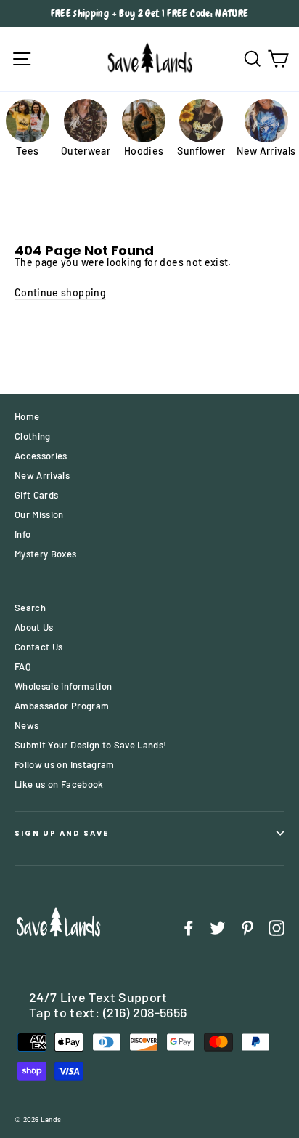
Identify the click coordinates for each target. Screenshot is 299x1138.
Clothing (33, 436)
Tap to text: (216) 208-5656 (108, 1012)
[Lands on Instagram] (276, 928)
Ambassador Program (62, 705)
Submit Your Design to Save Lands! (91, 745)
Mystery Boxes (46, 554)
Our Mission (39, 514)
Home (27, 416)
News (26, 725)
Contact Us (39, 647)
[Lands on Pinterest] (247, 928)
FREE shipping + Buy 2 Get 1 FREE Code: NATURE (150, 13)
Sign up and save (62, 833)
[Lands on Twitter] (218, 928)
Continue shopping (60, 292)
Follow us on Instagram (65, 764)
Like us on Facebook (59, 784)
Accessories (41, 455)
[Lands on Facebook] (189, 928)
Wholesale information (63, 686)
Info (22, 534)
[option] (149, 13)
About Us (34, 627)
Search (30, 607)
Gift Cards (37, 495)
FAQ (23, 666)
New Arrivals (42, 475)
